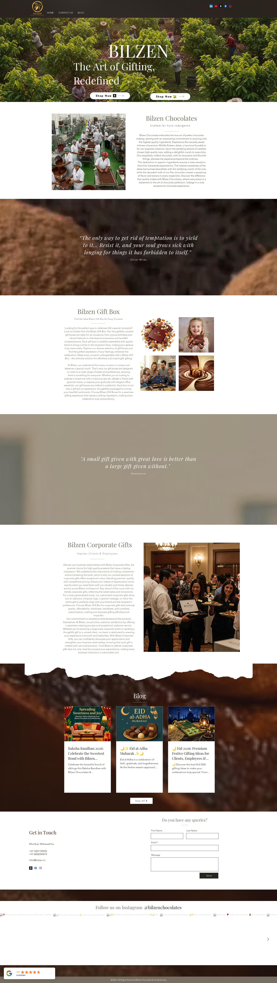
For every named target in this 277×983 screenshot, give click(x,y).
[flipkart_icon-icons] (174, 96)
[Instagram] (230, 6)
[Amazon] (220, 6)
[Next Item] (268, 939)
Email (153, 842)
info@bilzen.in (37, 860)
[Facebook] (225, 6)
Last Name (191, 830)
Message (155, 855)
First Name (156, 830)
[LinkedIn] (211, 6)
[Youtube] (216, 6)
